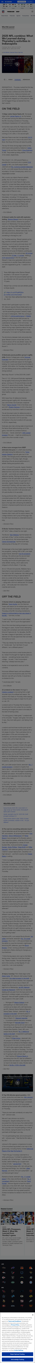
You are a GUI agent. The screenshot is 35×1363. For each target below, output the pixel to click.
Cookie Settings (18, 1350)
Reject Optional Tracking (17, 1354)
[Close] (33, 1315)
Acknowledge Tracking (17, 1359)
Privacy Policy (15, 1325)
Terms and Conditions (14, 1321)
